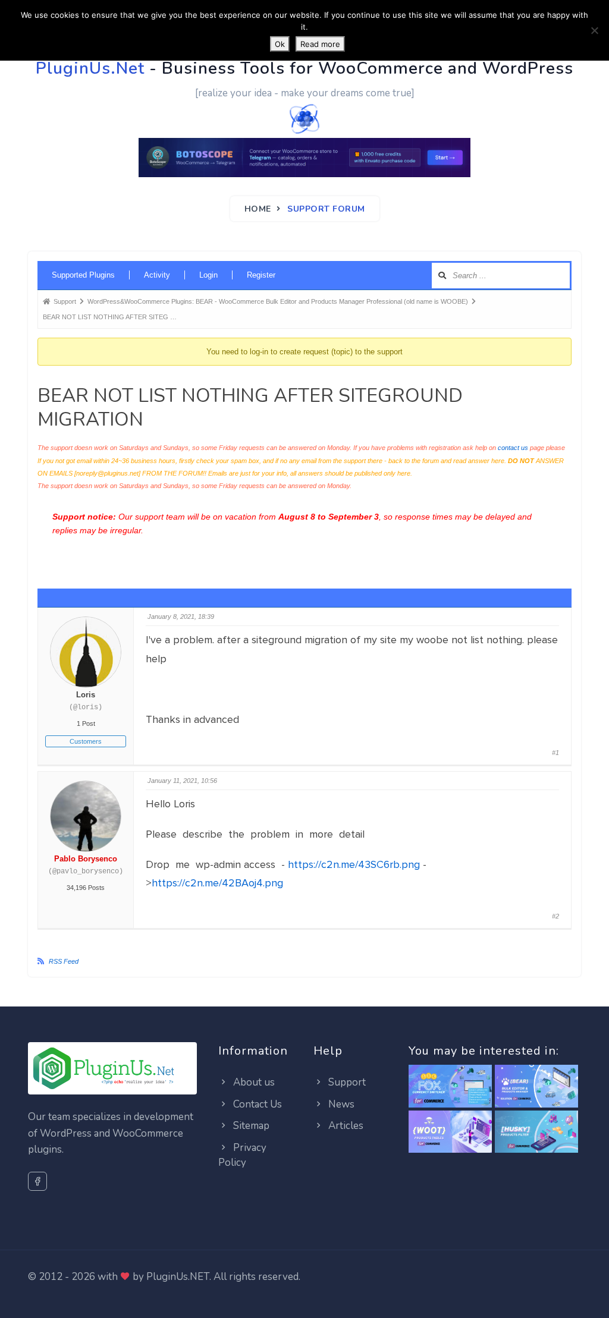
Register (261, 274)
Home (257, 209)
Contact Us (256, 1104)
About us (253, 1082)
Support (346, 1082)
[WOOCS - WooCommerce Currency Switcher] (450, 1087)
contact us (513, 447)
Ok (280, 44)
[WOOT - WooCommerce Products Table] (450, 1132)
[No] (594, 30)
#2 (555, 916)
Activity (157, 274)
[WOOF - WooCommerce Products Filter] (536, 1132)
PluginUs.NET (177, 1277)
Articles (344, 1126)
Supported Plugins (83, 274)
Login (208, 274)
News (340, 1104)
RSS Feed (64, 961)
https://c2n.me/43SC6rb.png (354, 864)
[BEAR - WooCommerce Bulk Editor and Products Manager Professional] (536, 1087)
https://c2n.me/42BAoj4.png (217, 882)
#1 (555, 752)
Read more (320, 44)
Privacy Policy (242, 1155)
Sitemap (250, 1126)
